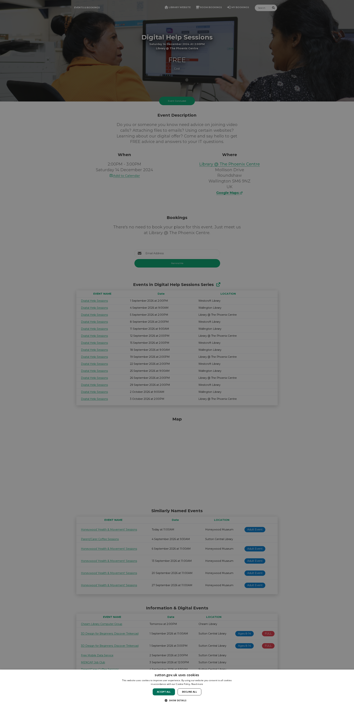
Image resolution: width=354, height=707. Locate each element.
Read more (197, 684)
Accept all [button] (164, 691)
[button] (176, 700)
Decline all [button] (189, 691)
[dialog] (177, 688)
